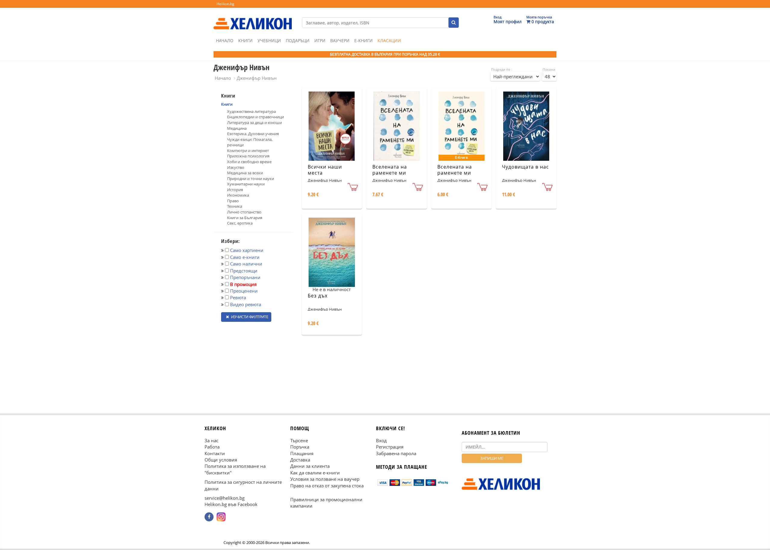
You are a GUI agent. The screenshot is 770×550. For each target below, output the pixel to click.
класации (389, 40)
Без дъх (318, 295)
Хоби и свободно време (249, 161)
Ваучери (340, 40)
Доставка (300, 460)
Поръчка (299, 447)
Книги (245, 40)
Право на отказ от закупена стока (327, 485)
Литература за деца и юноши (254, 122)
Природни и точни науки (250, 178)
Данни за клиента (310, 466)
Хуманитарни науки (246, 184)
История (235, 189)
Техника (234, 206)
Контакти (215, 453)
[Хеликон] (252, 18)
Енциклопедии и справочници (255, 117)
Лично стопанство (244, 212)
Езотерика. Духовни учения (253, 133)
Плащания (301, 453)
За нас (211, 440)
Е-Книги (363, 40)
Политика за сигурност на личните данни (243, 485)
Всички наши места (325, 169)
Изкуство (235, 167)
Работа (212, 447)
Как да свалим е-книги (315, 472)
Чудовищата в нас (525, 166)
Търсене (299, 440)
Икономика (238, 195)
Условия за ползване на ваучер (324, 479)
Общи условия (221, 460)
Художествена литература (251, 111)
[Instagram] (221, 516)
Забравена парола (396, 453)
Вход (381, 440)
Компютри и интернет (248, 150)
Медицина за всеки (245, 173)
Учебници (269, 40)
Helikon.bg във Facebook (231, 504)
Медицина (237, 128)
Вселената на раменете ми (389, 169)
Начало (224, 40)
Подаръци (298, 40)
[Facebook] (209, 516)
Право (233, 201)
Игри (319, 40)
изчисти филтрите (249, 316)
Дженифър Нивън (257, 78)
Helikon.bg (225, 3)
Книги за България (244, 217)
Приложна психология (248, 156)
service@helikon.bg (225, 498)
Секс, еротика (240, 223)
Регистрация (389, 447)
